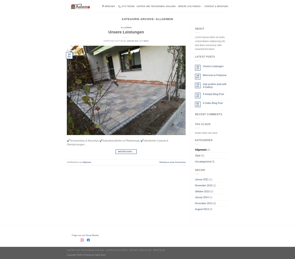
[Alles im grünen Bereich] (80, 6)
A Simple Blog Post (213, 94)
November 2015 (203, 185)
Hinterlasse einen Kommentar (172, 162)
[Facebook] (88, 240)
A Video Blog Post (213, 103)
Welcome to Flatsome (214, 75)
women (215, 133)
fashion (204, 133)
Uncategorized (203, 161)
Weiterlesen (126, 152)
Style (198, 155)
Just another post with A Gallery (214, 85)
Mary (146, 41)
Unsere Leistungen (189, 6)
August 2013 (202, 209)
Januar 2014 (202, 197)
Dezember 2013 (203, 203)
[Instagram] (82, 240)
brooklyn (198, 133)
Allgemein (126, 27)
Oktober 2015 (202, 191)
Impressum (159, 250)
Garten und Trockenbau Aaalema (156, 6)
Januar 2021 (202, 179)
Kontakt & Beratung (216, 6)
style (210, 133)
